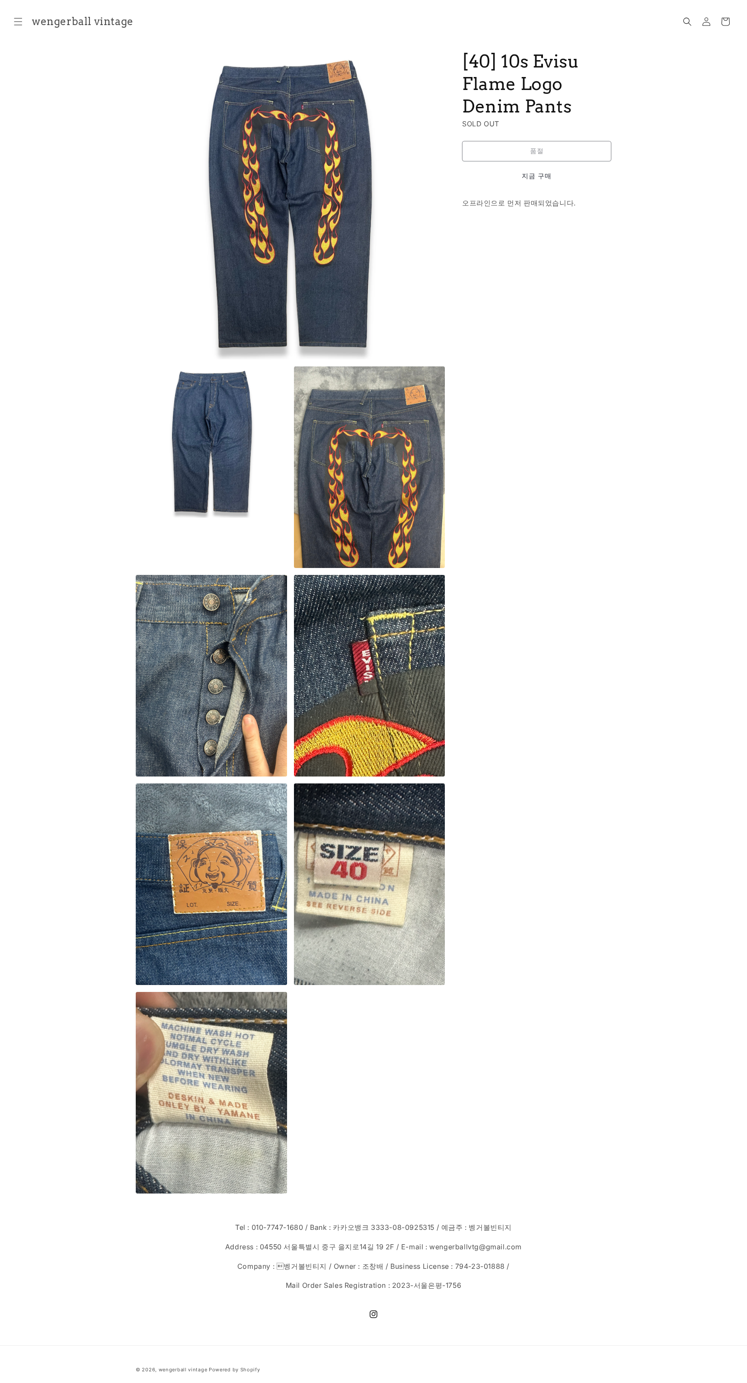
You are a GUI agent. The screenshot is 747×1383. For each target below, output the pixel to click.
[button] (18, 21)
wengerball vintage (183, 1370)
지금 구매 (537, 176)
